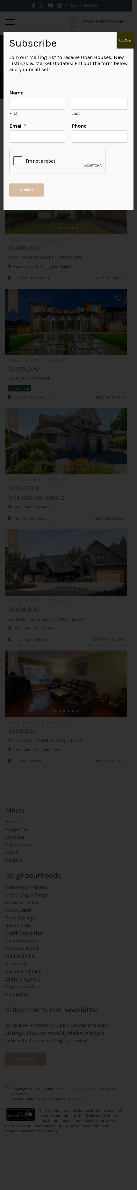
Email (18, 126)
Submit (26, 190)
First (14, 113)
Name (17, 93)
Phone (79, 126)
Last (76, 113)
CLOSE (125, 40)
